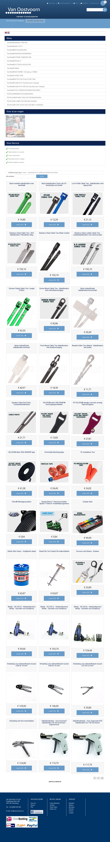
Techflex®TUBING (13, 68)
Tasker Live (53, 809)
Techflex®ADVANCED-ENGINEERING (19, 53)
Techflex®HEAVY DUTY (15, 46)
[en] (6, 33)
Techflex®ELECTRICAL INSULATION (19, 64)
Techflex (52, 805)
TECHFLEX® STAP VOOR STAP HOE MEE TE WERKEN (25, 105)
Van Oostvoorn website (15, 21)
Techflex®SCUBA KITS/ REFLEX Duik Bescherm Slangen (26, 86)
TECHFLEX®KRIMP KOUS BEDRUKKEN (20, 94)
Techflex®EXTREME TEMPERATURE (19, 57)
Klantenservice (65, 3)
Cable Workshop (55, 803)
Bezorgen (72, 807)
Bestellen (71, 803)
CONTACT (85, 3)
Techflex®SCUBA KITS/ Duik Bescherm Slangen (23, 83)
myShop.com (58, 781)
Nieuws (33, 805)
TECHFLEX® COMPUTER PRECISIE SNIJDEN (22, 101)
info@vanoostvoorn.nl (17, 811)
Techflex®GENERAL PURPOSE (17, 43)
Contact (71, 813)
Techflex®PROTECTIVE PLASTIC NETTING (21, 79)
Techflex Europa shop (35, 21)
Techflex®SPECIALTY (14, 61)
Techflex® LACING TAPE (15, 75)
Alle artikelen (10, 176)
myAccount (95, 3)
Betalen (71, 805)
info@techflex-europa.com (15, 134)
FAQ (76, 3)
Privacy (71, 811)
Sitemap (71, 809)
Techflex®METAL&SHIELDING (17, 50)
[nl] (8, 33)
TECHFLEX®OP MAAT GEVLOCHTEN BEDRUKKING (24, 97)
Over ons (52, 3)
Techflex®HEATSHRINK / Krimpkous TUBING (22, 72)
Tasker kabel (53, 807)
